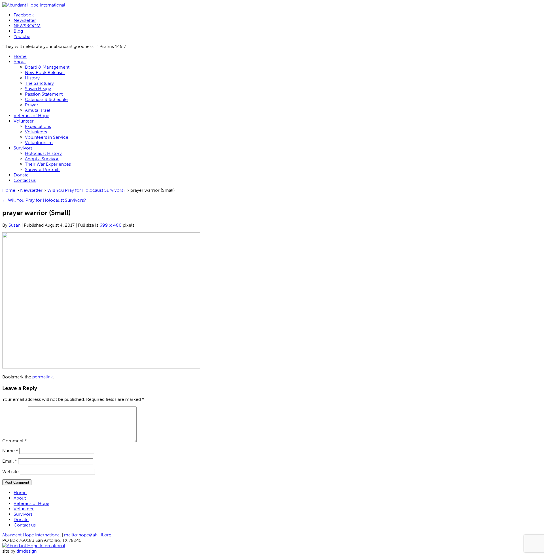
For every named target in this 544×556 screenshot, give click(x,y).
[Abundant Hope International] (33, 5)
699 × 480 (110, 225)
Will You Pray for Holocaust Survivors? (86, 190)
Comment (14, 440)
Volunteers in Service (46, 137)
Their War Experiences (48, 164)
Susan (14, 225)
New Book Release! (45, 72)
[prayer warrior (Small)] (101, 367)
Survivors (23, 148)
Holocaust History (43, 153)
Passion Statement (44, 94)
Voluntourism (39, 142)
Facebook (24, 15)
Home (20, 56)
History (32, 78)
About (20, 61)
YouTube (22, 36)
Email (9, 461)
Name (10, 450)
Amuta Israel (37, 110)
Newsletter (25, 20)
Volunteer (24, 121)
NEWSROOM (27, 25)
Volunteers (36, 131)
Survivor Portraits (42, 169)
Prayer (31, 105)
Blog (18, 31)
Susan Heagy (38, 88)
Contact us (25, 180)
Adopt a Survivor (42, 158)
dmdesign (26, 551)
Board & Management (47, 67)
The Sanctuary (39, 83)
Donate (21, 175)
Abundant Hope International (31, 535)
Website (10, 471)
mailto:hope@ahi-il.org (87, 535)
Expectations (38, 126)
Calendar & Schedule (46, 99)
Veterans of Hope (31, 115)
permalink (42, 377)
